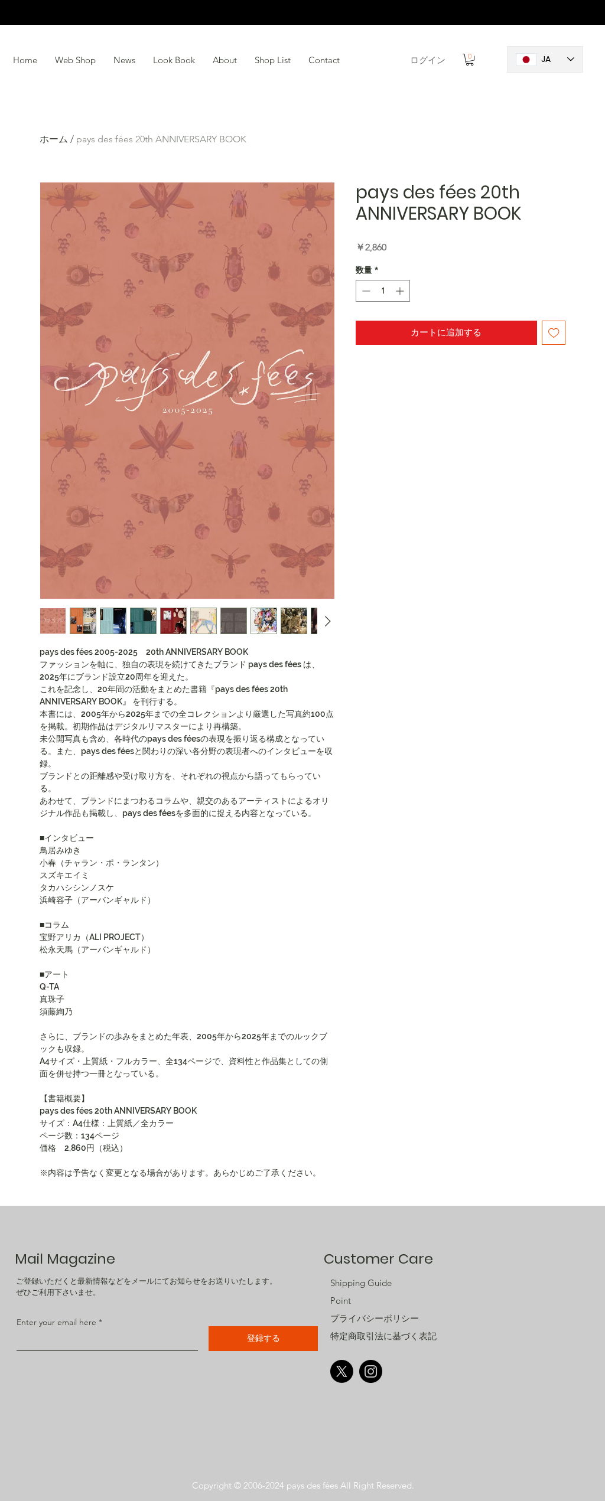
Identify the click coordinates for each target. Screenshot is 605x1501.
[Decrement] (364, 290)
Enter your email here (56, 1322)
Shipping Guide (361, 1282)
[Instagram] (370, 1371)
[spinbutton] (382, 290)
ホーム (54, 139)
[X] (341, 1371)
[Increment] (400, 290)
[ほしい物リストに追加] (554, 333)
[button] (174, 60)
